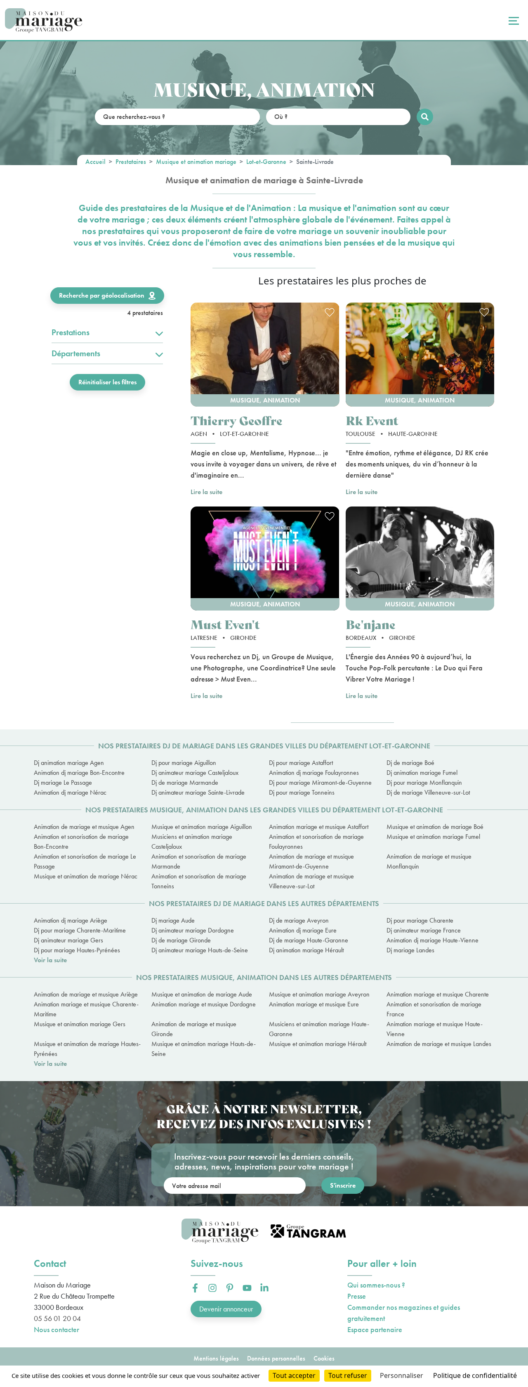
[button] (265, 355)
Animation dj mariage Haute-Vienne (432, 940)
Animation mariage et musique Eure (314, 1004)
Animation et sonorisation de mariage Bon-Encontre (81, 841)
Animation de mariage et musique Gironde (193, 1029)
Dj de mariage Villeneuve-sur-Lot (428, 792)
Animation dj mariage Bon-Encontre (79, 772)
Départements (76, 353)
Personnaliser (401, 1375)
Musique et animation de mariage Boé (435, 826)
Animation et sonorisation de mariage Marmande (198, 861)
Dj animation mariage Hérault (306, 950)
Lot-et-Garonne (266, 161)
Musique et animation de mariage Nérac (85, 876)
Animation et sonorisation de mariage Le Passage (85, 861)
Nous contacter (56, 1329)
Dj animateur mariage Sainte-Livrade (198, 792)
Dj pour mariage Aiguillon (183, 762)
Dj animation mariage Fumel (422, 772)
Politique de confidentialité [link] (475, 1375)
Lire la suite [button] (206, 492)
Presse (356, 1296)
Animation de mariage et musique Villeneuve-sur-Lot (311, 881)
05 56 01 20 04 (57, 1318)
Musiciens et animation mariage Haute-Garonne (319, 1029)
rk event (372, 420)
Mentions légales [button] (216, 1358)
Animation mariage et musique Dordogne (203, 1004)
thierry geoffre (237, 420)
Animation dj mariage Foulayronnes (314, 772)
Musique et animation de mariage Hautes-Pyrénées (87, 1048)
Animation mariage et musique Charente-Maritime (86, 1009)
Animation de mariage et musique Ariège (86, 994)
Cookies (324, 1358)
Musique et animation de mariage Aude (201, 994)
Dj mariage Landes (410, 950)
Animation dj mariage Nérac (70, 792)
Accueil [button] (95, 161)
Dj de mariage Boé (410, 762)
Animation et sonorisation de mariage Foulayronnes (316, 841)
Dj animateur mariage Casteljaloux (194, 772)
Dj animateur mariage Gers (68, 940)
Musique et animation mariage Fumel (433, 836)
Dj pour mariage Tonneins (302, 792)
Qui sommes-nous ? (376, 1285)
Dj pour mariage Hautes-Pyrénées (77, 950)
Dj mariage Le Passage (63, 782)
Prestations (71, 332)
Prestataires (131, 161)
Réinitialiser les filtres (107, 382)
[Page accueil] (43, 20)
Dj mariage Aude (173, 920)
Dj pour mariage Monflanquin (424, 782)
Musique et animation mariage (196, 161)
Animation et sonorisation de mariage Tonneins (198, 881)
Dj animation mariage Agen (69, 762)
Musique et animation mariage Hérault (317, 1043)
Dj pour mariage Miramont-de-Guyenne (320, 782)
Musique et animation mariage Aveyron (319, 994)
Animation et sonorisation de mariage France (434, 1009)
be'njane (371, 624)
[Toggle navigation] (512, 20)
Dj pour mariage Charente (420, 920)
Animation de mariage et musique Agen (84, 826)
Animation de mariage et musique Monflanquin (429, 861)
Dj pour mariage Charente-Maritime (80, 930)
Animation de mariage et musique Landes (439, 1043)
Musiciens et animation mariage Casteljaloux (191, 841)
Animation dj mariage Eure (303, 930)
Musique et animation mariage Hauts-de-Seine (203, 1048)
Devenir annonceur (226, 1309)
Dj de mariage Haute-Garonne (308, 940)
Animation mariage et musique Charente (438, 994)
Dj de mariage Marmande (184, 782)
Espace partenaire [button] (374, 1329)
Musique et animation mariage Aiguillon (201, 826)
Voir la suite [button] (50, 960)
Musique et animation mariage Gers (79, 1024)
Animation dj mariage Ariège (70, 920)
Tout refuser (347, 1375)
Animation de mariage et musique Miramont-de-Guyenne (311, 861)
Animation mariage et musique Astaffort (318, 826)
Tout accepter (294, 1375)
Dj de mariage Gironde (181, 940)
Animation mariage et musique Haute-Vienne (435, 1029)
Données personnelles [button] (276, 1358)
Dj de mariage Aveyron (299, 920)
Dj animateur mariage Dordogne (192, 930)
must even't (225, 624)
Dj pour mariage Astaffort (301, 762)
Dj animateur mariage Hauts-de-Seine (199, 950)
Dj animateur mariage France (424, 930)
